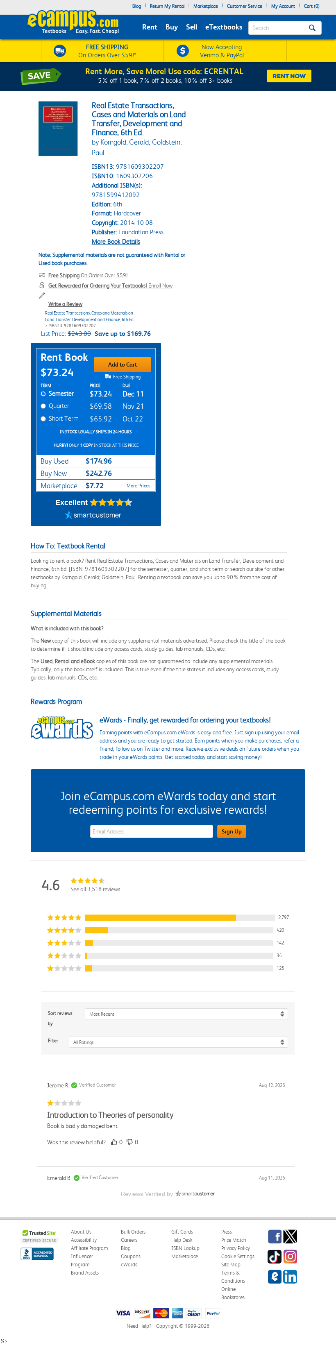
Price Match (233, 1240)
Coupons (131, 1256)
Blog (136, 6)
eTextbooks (223, 27)
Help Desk (181, 1240)
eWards (129, 1264)
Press (226, 1232)
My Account (283, 6)
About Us (81, 1232)
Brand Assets (85, 1273)
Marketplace (205, 6)
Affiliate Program (89, 1248)
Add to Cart (122, 364)
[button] (168, 918)
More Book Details (116, 241)
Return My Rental (167, 6)
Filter (53, 1041)
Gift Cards (182, 1232)
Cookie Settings (237, 1256)
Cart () (312, 6)
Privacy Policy (235, 1248)
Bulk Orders (133, 1232)
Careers (129, 1240)
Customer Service (244, 6)
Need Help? (139, 1326)
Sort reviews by (60, 1018)
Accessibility (84, 1240)
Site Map (231, 1264)
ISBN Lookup (185, 1248)
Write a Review (65, 304)
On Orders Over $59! (88, 275)
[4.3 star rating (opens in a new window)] (111, 502)
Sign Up (232, 831)
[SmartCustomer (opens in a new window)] (93, 516)
